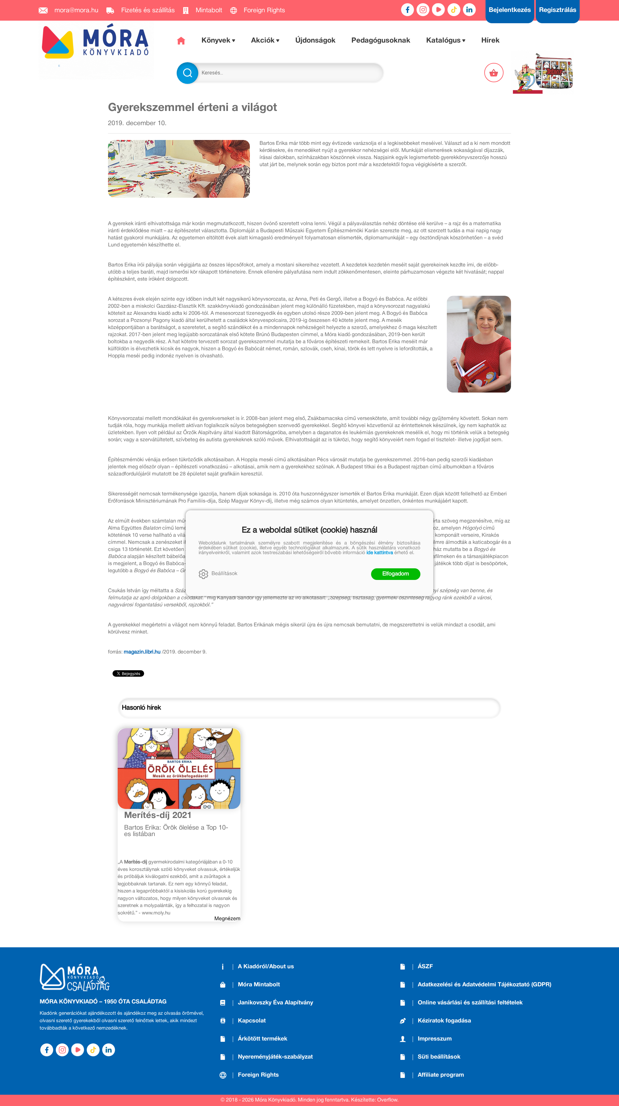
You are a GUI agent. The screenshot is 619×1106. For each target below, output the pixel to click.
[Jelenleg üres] (494, 72)
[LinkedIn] (469, 9)
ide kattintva (380, 553)
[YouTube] (438, 9)
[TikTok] (453, 9)
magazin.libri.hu (142, 652)
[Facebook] (407, 9)
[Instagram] (423, 9)
